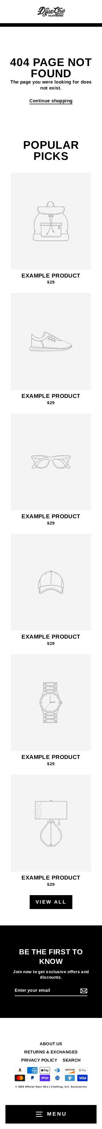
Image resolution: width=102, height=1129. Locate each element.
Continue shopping (50, 100)
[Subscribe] (83, 990)
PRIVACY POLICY (39, 1060)
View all (51, 902)
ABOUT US (51, 1043)
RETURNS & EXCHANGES (51, 1052)
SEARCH (72, 1060)
